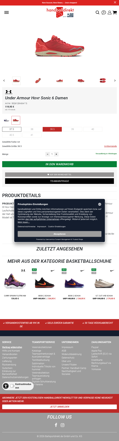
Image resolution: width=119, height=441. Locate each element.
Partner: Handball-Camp (74, 368)
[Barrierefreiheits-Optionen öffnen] (5, 386)
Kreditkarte (96, 360)
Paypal (95, 347)
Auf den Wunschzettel (61, 175)
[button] (6, 12)
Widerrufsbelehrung (72, 354)
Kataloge (36, 350)
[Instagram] (62, 425)
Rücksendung (9, 364)
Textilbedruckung (40, 360)
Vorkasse (96, 369)
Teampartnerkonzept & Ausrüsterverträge (43, 355)
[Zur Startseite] (59, 12)
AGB (64, 350)
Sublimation (38, 363)
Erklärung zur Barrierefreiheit (9, 372)
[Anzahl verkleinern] (47, 154)
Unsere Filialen (69, 364)
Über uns (66, 361)
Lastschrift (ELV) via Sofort (101, 355)
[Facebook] (56, 425)
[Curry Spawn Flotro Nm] (15, 285)
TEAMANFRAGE (59, 181)
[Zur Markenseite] (8, 92)
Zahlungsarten (9, 357)
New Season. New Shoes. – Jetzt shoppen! (59, 3)
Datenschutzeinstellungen (15, 377)
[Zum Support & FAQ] (104, 12)
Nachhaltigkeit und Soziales (71, 372)
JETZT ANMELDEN (59, 406)
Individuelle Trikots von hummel (43, 368)
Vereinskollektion (40, 372)
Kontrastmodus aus (23, 386)
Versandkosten (9, 354)
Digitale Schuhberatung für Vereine (44, 383)
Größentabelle (110, 146)
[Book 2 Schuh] (44, 285)
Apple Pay (96, 350)
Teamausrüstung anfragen (40, 377)
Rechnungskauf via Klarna (101, 364)
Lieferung (7, 361)
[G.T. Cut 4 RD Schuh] (104, 285)
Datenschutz (68, 357)
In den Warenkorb (60, 164)
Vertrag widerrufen (12, 347)
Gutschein (7, 368)
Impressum (67, 347)
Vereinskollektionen (42, 347)
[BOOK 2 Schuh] (74, 285)
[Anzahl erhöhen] (56, 154)
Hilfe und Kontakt (11, 350)
